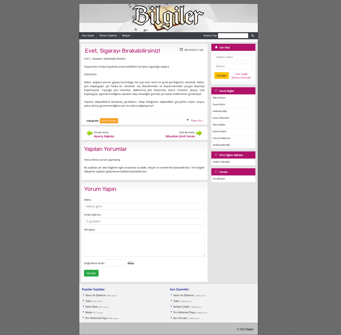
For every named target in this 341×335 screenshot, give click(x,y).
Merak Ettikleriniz (221, 138)
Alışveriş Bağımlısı (104, 136)
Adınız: (87, 199)
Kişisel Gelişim (219, 131)
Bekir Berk (91, 306)
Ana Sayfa (88, 35)
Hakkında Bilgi (220, 111)
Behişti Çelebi (181, 306)
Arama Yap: (210, 35)
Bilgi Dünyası (219, 98)
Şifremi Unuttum (241, 77)
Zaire (88, 301)
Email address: (92, 214)
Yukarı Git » (197, 120)
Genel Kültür (219, 104)
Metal (89, 312)
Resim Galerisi (108, 35)
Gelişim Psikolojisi (221, 162)
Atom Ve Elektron (95, 295)
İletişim (126, 35)
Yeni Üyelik (241, 74)
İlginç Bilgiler (219, 125)
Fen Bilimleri (219, 179)
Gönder (91, 273)
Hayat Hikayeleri (221, 118)
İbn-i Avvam (180, 318)
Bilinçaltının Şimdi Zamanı (180, 136)
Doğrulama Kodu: (94, 263)
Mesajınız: (89, 229)
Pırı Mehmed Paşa (96, 318)
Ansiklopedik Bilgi (221, 145)
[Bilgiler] (168, 17)
